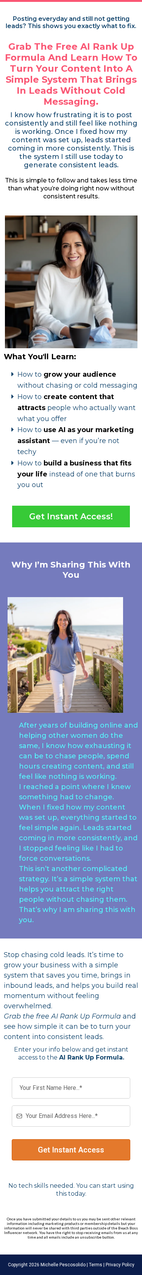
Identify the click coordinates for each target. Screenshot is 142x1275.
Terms (95, 1264)
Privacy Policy (119, 1264)
